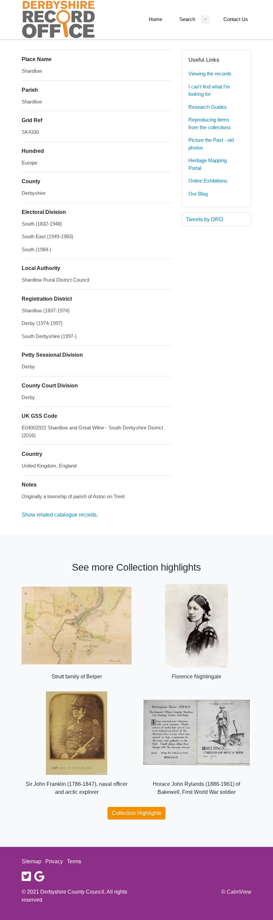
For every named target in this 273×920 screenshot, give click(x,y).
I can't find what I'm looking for (209, 90)
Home (155, 19)
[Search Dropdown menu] (205, 19)
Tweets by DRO (204, 219)
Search (187, 19)
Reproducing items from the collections (209, 123)
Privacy (54, 861)
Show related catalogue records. (60, 515)
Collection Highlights (136, 813)
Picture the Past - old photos (211, 143)
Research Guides (207, 107)
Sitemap (31, 861)
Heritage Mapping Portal (207, 164)
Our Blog (198, 194)
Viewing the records (209, 73)
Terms (74, 861)
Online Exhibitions (207, 181)
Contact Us (235, 19)
